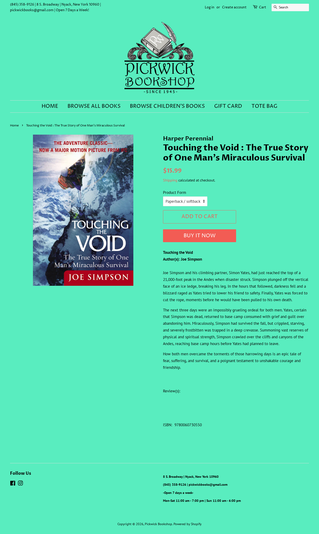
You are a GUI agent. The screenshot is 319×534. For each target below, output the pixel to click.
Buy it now (200, 235)
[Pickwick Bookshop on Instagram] (20, 484)
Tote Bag (264, 106)
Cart (262, 7)
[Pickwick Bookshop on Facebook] (12, 484)
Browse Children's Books (167, 106)
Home (50, 106)
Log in (209, 7)
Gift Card (228, 106)
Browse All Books (94, 106)
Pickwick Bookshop (158, 524)
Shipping (170, 180)
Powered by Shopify (188, 524)
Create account (234, 7)
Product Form (174, 192)
